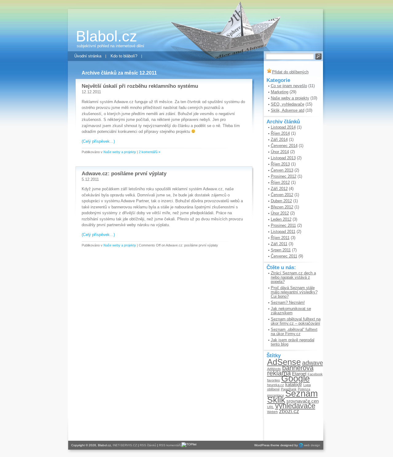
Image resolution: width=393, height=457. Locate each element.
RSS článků (148, 445)
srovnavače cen (302, 401)
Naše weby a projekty (119, 152)
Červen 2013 (282, 170)
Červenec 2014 (284, 145)
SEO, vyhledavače (287, 104)
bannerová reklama (290, 370)
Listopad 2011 (283, 231)
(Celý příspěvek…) (98, 141)
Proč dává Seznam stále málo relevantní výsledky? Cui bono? (294, 292)
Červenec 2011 (284, 256)
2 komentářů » (149, 152)
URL (270, 407)
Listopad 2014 (283, 127)
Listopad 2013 (283, 158)
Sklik (276, 400)
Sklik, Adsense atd (287, 110)
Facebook (315, 374)
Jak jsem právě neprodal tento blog (292, 342)
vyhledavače (295, 405)
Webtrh (272, 412)
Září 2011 (279, 244)
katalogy (293, 384)
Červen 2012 (282, 194)
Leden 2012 (281, 219)
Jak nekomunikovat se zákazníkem (291, 310)
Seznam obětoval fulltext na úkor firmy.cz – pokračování (296, 321)
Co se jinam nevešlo (289, 85)
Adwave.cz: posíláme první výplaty (124, 173)
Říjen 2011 (280, 237)
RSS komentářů (170, 445)
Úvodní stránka (87, 56)
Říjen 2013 (280, 164)
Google (295, 378)
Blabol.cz (106, 36)
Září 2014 (279, 139)
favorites (273, 380)
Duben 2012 (281, 201)
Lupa (307, 385)
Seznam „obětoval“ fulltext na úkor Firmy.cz (294, 331)
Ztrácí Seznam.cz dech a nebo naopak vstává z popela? (293, 277)
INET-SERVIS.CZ (125, 445)
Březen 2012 (282, 207)
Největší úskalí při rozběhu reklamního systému (140, 86)
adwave (312, 362)
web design (312, 445)
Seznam (301, 393)
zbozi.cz (289, 411)
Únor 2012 (280, 213)
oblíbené (273, 389)
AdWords (274, 369)
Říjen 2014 (280, 133)
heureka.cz (275, 385)
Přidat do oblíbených (290, 72)
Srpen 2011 (281, 250)
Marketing (279, 92)
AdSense (284, 362)
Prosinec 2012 (283, 176)
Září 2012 (279, 188)
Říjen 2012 (280, 182)
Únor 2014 (280, 151)
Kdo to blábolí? (124, 56)
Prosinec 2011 (283, 225)
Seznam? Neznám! (288, 302)
